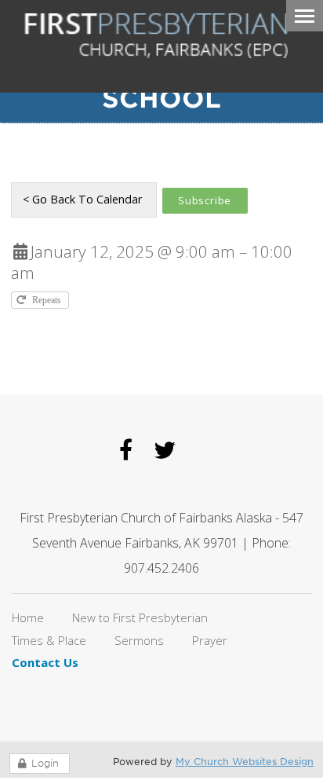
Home (28, 617)
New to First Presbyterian (140, 617)
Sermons (139, 640)
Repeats (48, 299)
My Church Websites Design (245, 762)
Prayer (209, 640)
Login (45, 763)
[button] (205, 201)
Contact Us (45, 662)
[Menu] (304, 15)
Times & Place (49, 640)
